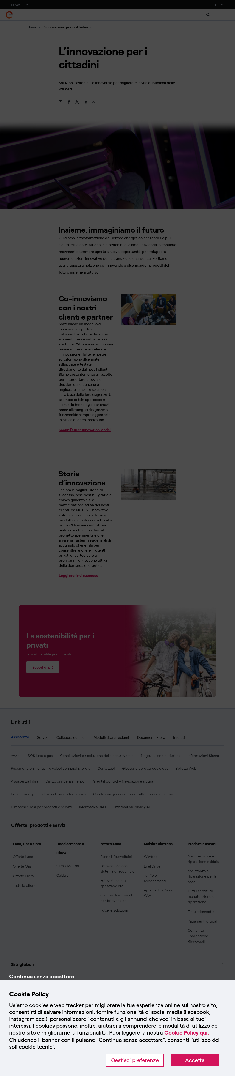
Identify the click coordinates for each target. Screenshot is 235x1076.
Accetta (195, 1060)
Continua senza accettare (41, 976)
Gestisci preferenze (135, 1060)
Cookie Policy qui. (186, 1032)
